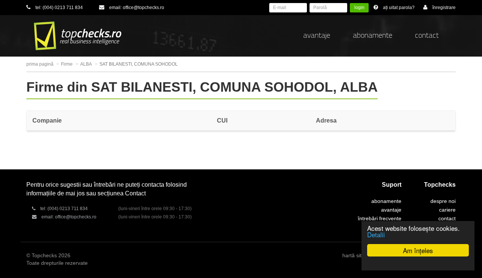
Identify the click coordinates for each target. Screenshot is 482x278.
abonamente (372, 35)
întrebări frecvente (379, 218)
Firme (67, 64)
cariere (447, 210)
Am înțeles (418, 250)
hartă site (353, 255)
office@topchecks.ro (143, 7)
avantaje (316, 35)
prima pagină (39, 64)
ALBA (86, 64)
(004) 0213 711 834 (63, 7)
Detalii (376, 234)
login (359, 7)
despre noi (443, 201)
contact (427, 35)
